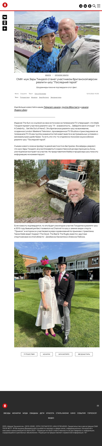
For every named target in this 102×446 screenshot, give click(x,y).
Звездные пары (56, 97)
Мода (25, 413)
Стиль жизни (62, 413)
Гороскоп (92, 413)
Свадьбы (34, 413)
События (81, 413)
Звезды (6, 413)
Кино (73, 413)
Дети (42, 413)
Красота (50, 413)
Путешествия (25, 97)
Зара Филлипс (44, 97)
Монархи (34, 97)
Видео (51, 418)
